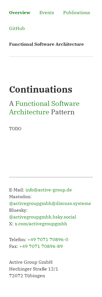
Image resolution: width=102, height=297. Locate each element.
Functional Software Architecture (44, 107)
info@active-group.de (49, 190)
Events (46, 12)
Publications (76, 12)
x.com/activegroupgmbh (41, 223)
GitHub (17, 28)
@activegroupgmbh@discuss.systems (50, 203)
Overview (19, 12)
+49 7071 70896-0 (47, 239)
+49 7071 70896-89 (41, 246)
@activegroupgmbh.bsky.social (42, 217)
